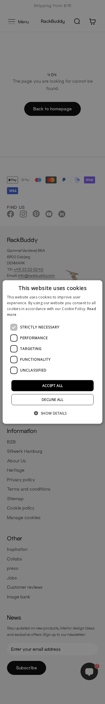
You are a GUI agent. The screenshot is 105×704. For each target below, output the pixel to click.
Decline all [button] (52, 399)
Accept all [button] (52, 385)
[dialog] (52, 352)
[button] (52, 412)
